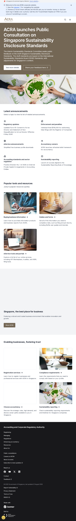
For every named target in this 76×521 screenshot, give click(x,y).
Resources (7, 445)
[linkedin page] (19, 472)
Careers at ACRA (9, 456)
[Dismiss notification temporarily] (71, 5)
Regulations (7, 438)
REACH (6, 497)
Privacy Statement (9, 491)
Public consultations (10, 453)
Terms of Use (8, 494)
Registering (7, 432)
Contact (6, 476)
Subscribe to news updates (12, 463)
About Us (7, 448)
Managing (7, 435)
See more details (12, 68)
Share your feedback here (35, 68)
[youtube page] (10, 472)
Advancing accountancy (11, 442)
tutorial (16, 7)
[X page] (14, 472)
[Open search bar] (65, 19)
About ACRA (9, 325)
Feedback (7, 479)
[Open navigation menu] (70, 19)
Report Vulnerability (10, 488)
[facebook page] (5, 472)
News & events (8, 459)
